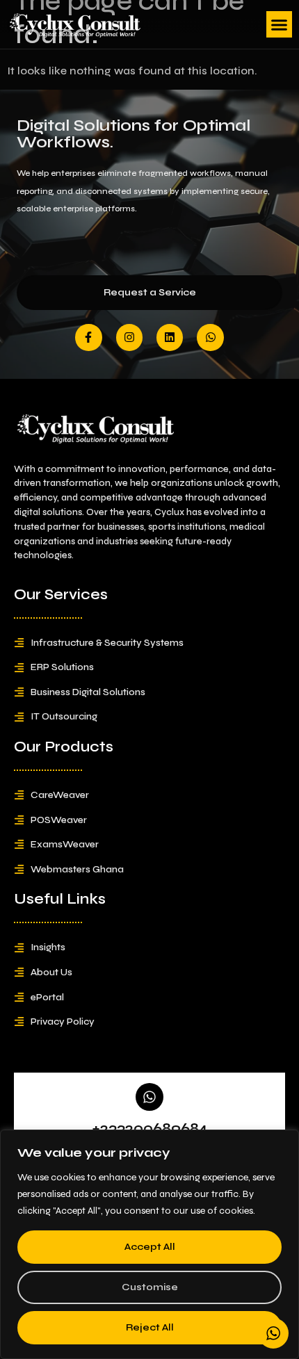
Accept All (149, 1247)
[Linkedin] (169, 337)
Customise (150, 1287)
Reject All (150, 1327)
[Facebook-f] (88, 337)
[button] (279, 24)
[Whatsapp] (210, 337)
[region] (149, 1244)
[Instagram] (129, 337)
